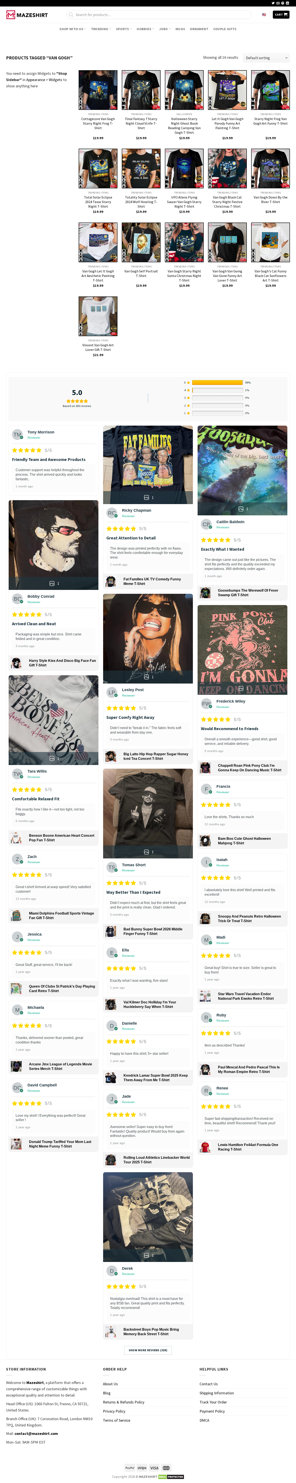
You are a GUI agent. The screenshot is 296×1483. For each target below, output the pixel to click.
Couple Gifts (225, 29)
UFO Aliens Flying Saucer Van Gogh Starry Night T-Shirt (184, 201)
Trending (99, 29)
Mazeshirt (35, 1382)
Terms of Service (116, 1420)
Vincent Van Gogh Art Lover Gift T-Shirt (98, 347)
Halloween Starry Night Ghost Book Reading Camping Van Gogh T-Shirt (184, 126)
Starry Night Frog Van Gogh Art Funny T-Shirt (270, 121)
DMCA (204, 1420)
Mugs (180, 29)
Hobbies (144, 29)
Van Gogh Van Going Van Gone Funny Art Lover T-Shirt (227, 275)
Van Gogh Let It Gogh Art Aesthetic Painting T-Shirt (98, 275)
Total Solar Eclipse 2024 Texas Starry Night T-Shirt (98, 201)
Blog (107, 1392)
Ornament (199, 29)
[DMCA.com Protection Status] (171, 1476)
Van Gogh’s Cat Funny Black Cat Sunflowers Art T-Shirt (271, 275)
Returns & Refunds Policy (123, 1402)
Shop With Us (71, 29)
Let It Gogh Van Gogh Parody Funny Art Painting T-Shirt (227, 123)
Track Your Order (213, 1402)
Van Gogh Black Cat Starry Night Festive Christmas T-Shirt (227, 201)
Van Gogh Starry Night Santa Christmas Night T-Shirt (184, 275)
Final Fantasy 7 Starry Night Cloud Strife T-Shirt (141, 123)
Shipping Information (217, 1392)
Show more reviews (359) (148, 1350)
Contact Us (209, 1383)
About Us (110, 1383)
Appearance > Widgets (44, 79)
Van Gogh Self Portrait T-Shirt (141, 273)
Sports (122, 29)
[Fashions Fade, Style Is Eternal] (27, 14)
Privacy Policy (114, 1411)
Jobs (163, 29)
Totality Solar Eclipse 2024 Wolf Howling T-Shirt (141, 201)
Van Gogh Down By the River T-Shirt (271, 199)
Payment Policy (212, 1411)
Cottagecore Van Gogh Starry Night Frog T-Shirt (98, 123)
